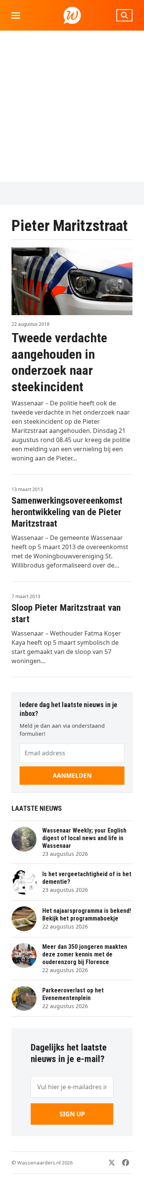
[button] (16, 15)
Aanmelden (72, 775)
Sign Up (72, 1114)
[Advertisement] (72, 106)
